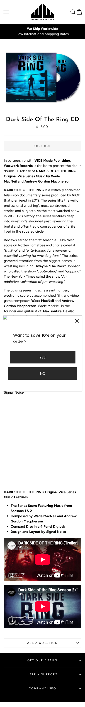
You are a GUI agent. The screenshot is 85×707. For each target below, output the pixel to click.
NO (42, 373)
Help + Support (42, 674)
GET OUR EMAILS (42, 660)
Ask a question (42, 642)
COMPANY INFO (42, 688)
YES (42, 357)
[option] (42, 31)
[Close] (76, 320)
